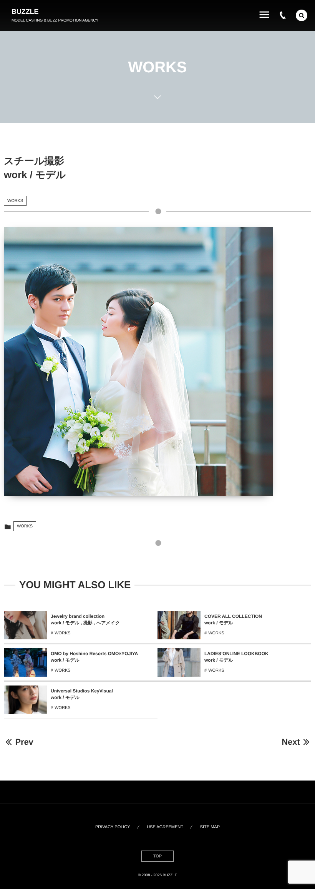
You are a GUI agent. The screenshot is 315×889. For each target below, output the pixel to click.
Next (291, 742)
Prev (24, 742)
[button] (301, 15)
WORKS (15, 200)
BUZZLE (25, 11)
